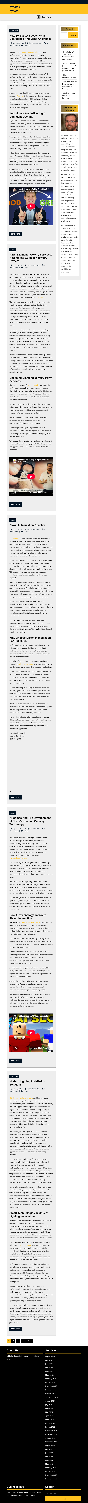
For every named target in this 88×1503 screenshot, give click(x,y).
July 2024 (48, 1449)
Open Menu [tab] (46, 17)
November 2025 (51, 1390)
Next (30, 1341)
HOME (13, 520)
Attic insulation (14, 538)
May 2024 (49, 1456)
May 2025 (49, 1412)
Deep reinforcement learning (31, 922)
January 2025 (50, 1427)
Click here (39, 297)
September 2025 (51, 1397)
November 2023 (51, 1479)
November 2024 (51, 1434)
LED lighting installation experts (21, 1098)
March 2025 (49, 1419)
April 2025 (49, 1416)
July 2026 (48, 1360)
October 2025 (50, 1393)
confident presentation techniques (29, 52)
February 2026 (50, 1379)
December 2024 (51, 1430)
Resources (14, 31)
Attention (20, 96)
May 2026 (49, 1367)
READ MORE (16, 234)
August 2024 (50, 1445)
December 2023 (51, 1475)
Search (69, 29)
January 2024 (50, 1471)
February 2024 (50, 1468)
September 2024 (51, 1442)
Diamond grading (33, 385)
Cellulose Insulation (25, 664)
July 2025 (48, 1405)
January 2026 (50, 1382)
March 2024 (49, 1464)
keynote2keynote (35, 43)
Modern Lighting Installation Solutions (69, 95)
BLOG (12, 250)
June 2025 (49, 1408)
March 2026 (49, 1375)
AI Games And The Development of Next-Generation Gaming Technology (30, 821)
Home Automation (24, 1245)
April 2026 (49, 1371)
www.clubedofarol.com (18, 858)
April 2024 (49, 1460)
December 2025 (51, 1386)
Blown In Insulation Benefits (27, 525)
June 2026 (49, 1364)
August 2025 (50, 1401)
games (13, 813)
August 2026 (50, 1356)
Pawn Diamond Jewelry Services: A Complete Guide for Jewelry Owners (30, 257)
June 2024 (49, 1453)
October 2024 (50, 1438)
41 (23, 1341)
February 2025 (50, 1423)
